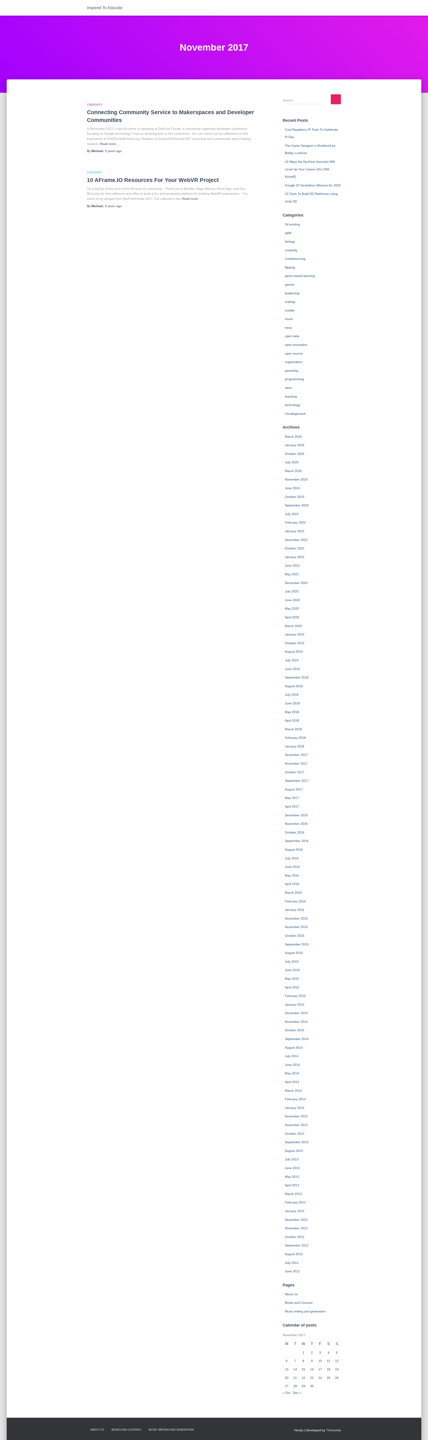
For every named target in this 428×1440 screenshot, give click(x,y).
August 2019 (294, 651)
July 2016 (291, 858)
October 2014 (294, 1030)
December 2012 (296, 1219)
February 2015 (295, 996)
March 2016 (293, 892)
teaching (291, 396)
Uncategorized (295, 413)
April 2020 (292, 617)
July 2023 (291, 514)
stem (288, 388)
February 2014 (295, 1099)
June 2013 (292, 1168)
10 (320, 1361)
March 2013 (293, 1194)
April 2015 (292, 987)
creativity (94, 104)
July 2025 (291, 462)
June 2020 (292, 600)
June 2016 (292, 867)
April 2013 (292, 1185)
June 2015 (292, 970)
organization (293, 362)
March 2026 (293, 436)
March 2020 (293, 626)
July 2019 (291, 660)
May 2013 (292, 1176)
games (289, 284)
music (289, 319)
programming (294, 379)
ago (113, 151)
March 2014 (293, 1090)
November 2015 (296, 927)
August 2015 (294, 953)
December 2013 (296, 1116)
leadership (292, 293)
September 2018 (297, 677)
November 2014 (296, 1021)
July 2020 (291, 591)
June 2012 (292, 1271)
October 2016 (294, 832)
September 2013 (297, 1142)
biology (290, 241)
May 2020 (292, 608)
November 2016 (296, 823)
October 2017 (294, 772)
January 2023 (294, 531)
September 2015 (297, 944)
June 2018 (292, 703)
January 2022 (294, 557)
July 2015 (291, 961)
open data (292, 336)
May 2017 (292, 798)
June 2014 (292, 1065)
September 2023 (297, 505)
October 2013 (294, 1133)
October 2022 (294, 548)
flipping (290, 267)
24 (320, 1378)
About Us (291, 1294)
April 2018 (292, 720)
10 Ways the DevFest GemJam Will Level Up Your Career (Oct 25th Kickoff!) (310, 169)
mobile (289, 310)
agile (288, 233)
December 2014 (296, 1013)
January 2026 (294, 445)
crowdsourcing (295, 258)
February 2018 (295, 737)
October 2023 (294, 497)
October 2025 (294, 454)
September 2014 (297, 1039)
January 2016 (294, 910)
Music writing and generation (305, 1311)
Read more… (109, 144)
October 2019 (294, 643)
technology (292, 405)
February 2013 (295, 1202)
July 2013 (291, 1159)
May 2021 (292, 574)
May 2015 (292, 978)
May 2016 (292, 875)
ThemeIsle (333, 1430)
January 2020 (294, 634)
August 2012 (294, 1254)
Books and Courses (299, 1302)
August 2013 (294, 1151)
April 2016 (292, 884)
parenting (291, 370)
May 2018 (292, 712)
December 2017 (296, 755)
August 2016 (294, 849)
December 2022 (296, 540)
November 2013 (296, 1125)
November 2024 (296, 479)
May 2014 (292, 1073)
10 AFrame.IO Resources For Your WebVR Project (153, 180)
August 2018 (294, 686)
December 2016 (296, 815)
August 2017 (294, 789)
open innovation (296, 345)
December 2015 (296, 918)
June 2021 (292, 565)
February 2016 (295, 901)
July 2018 (291, 694)
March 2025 (293, 471)
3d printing (292, 224)
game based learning (300, 276)
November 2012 (296, 1228)
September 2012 (297, 1245)
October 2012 (294, 1237)
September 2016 (297, 841)
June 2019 (292, 669)
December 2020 (296, 583)
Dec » (297, 1393)
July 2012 (291, 1263)
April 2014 (292, 1082)
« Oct (286, 1393)
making (290, 301)
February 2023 (295, 522)
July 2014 (291, 1056)
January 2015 (294, 1004)
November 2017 (296, 763)
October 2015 (294, 935)
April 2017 (292, 806)
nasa (288, 327)
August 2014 (294, 1047)
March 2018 (293, 729)
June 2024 (292, 488)
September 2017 (297, 780)
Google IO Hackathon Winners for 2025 (313, 185)
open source (293, 353)
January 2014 (294, 1108)
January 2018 (294, 746)
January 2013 (294, 1211)
